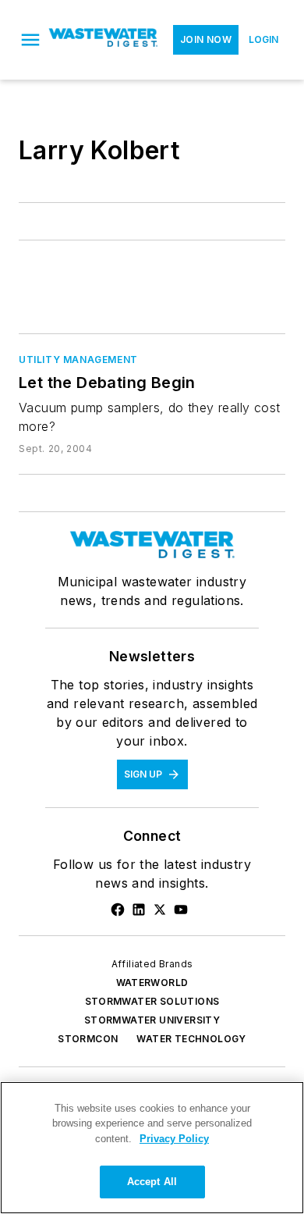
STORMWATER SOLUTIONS (152, 1001)
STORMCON (88, 1039)
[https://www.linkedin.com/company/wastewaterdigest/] (139, 909)
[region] (152, 1147)
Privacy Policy (174, 1139)
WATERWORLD (152, 982)
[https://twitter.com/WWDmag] (160, 909)
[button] (30, 40)
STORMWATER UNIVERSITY (152, 1020)
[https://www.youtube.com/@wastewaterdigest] (181, 909)
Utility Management (78, 359)
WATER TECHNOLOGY (191, 1039)
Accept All (152, 1181)
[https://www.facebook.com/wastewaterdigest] (117, 909)
